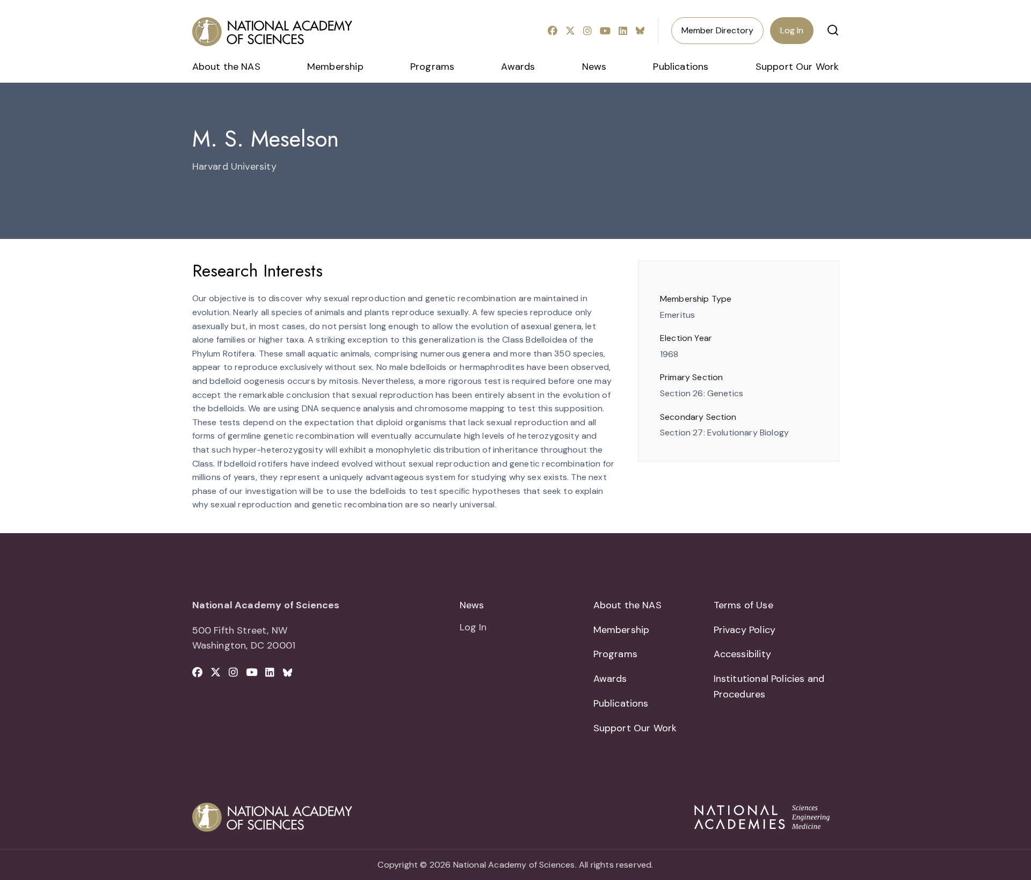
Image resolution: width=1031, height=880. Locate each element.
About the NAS (226, 66)
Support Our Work (797, 66)
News (594, 66)
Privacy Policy (745, 629)
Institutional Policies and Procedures (769, 686)
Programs (432, 66)
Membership (335, 66)
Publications (680, 66)
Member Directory (717, 30)
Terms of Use (743, 605)
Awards (518, 66)
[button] (832, 30)
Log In (791, 30)
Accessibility (742, 654)
